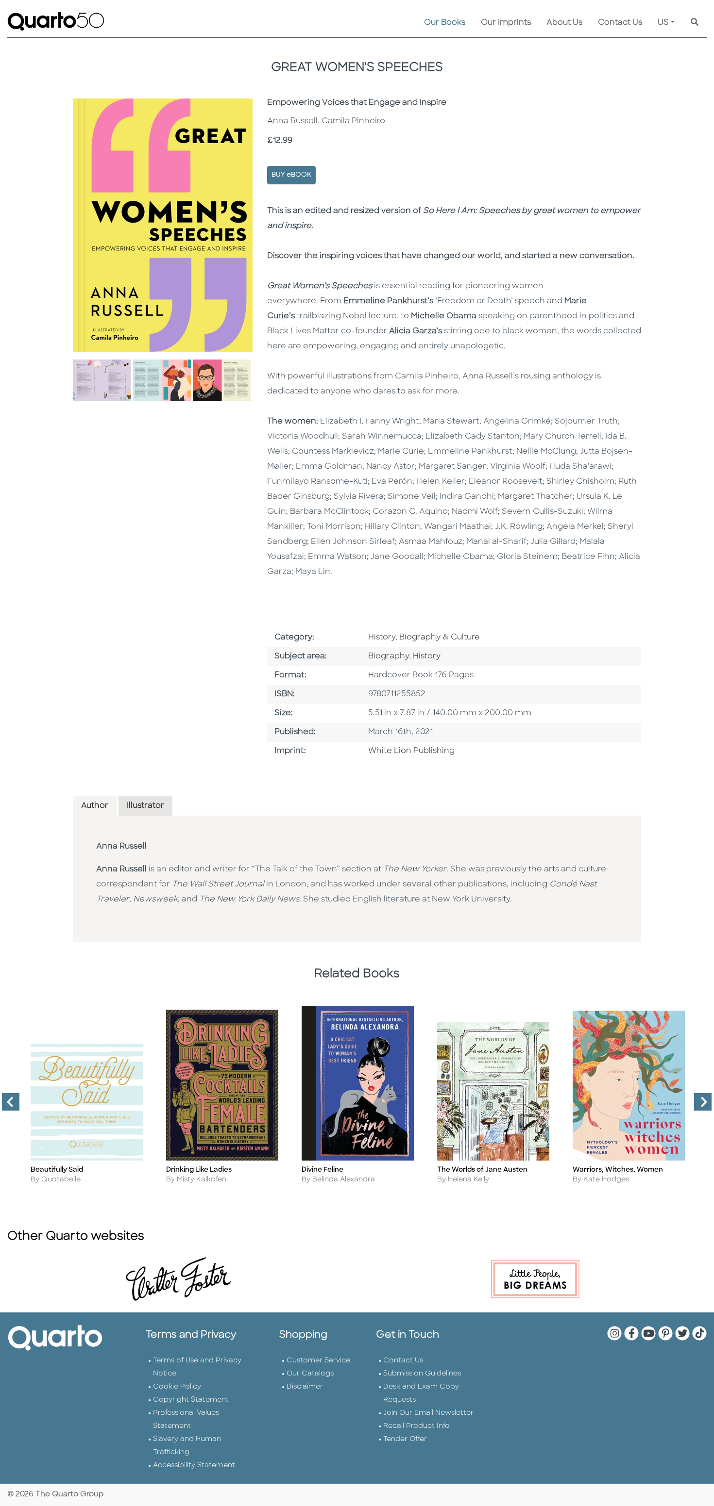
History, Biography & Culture (424, 637)
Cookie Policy (177, 1387)
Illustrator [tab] (145, 806)
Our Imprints (506, 23)
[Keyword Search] (694, 22)
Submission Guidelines (422, 1373)
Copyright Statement (191, 1400)
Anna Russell (121, 847)
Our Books (444, 23)
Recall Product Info (416, 1426)
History (427, 656)
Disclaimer (305, 1387)
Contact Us (620, 23)
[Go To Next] (699, 1106)
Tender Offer (405, 1439)
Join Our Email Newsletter (428, 1413)
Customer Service (318, 1360)
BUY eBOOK (291, 175)
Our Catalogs (310, 1373)
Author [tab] (94, 806)
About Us (564, 23)
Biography (388, 656)
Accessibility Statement (194, 1465)
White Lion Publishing (411, 751)
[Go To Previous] (7, 1106)
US (663, 23)
